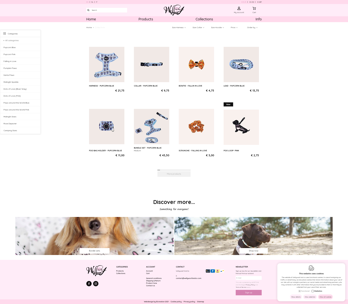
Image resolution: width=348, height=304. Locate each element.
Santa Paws (9, 75)
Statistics (318, 291)
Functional (305, 291)
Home (91, 19)
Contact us (150, 286)
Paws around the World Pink (16, 110)
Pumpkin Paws (10, 68)
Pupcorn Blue (9, 47)
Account (150, 267)
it (96, 2)
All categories (12, 40)
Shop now (253, 250)
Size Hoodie (216, 27)
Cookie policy (176, 302)
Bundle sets (94, 250)
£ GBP (259, 2)
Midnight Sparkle (11, 82)
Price (233, 27)
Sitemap (200, 302)
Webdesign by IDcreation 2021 (156, 302)
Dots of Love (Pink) (12, 96)
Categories (122, 267)
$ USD (252, 2)
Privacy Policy (250, 285)
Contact (180, 267)
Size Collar (197, 27)
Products (146, 19)
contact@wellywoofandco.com (188, 278)
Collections (204, 19)
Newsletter (242, 267)
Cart (148, 273)
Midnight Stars (10, 117)
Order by (251, 27)
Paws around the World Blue (16, 103)
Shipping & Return (153, 281)
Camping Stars (10, 130)
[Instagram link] (95, 284)
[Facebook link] (89, 284)
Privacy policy (189, 302)
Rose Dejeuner (10, 123)
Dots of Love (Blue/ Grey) (15, 89)
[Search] (88, 10)
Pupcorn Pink (9, 54)
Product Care (151, 283)
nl (92, 2)
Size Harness (178, 27)
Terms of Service (241, 287)
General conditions (154, 278)
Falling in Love (10, 61)
